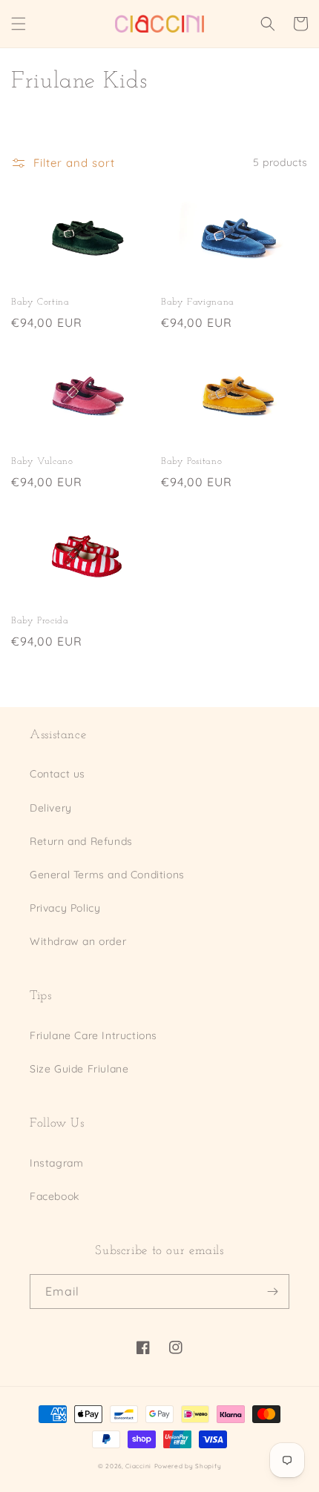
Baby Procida (40, 621)
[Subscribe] (272, 1291)
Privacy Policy (65, 908)
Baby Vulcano (42, 461)
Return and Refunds (81, 841)
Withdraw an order (78, 941)
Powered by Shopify (188, 1466)
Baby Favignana (197, 302)
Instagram (56, 1163)
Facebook (54, 1196)
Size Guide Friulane (79, 1068)
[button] (18, 23)
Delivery (51, 808)
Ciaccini (138, 1466)
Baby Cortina (40, 302)
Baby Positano (191, 461)
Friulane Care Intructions (93, 1035)
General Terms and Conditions (107, 874)
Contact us (57, 773)
